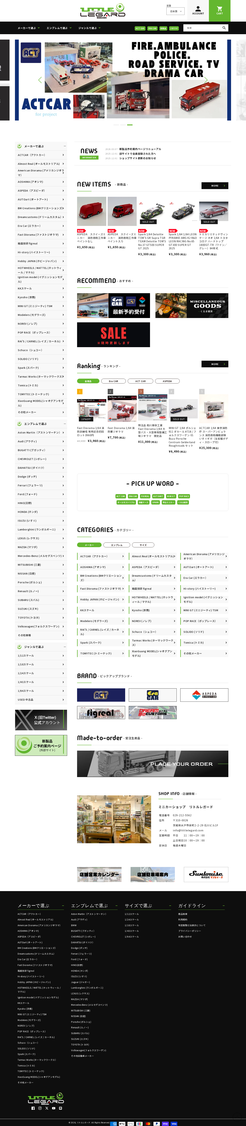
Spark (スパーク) (28, 367)
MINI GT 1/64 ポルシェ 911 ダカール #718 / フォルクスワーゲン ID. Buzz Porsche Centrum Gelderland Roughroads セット (182, 436)
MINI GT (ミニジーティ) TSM (35, 306)
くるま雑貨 (183, 502)
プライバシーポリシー (189, 930)
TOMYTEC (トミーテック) (33, 394)
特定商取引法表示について (191, 925)
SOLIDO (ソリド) (28, 359)
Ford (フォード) (27, 494)
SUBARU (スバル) (28, 600)
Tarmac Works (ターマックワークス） (41, 376)
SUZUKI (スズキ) (28, 608)
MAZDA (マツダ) (27, 547)
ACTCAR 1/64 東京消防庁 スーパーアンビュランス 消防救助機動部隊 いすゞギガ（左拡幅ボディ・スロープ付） (213, 435)
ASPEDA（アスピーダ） (32, 190)
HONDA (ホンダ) (28, 512)
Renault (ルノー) (28, 591)
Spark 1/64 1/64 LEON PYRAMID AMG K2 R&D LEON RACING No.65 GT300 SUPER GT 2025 (183, 241)
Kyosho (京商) (27, 297)
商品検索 (182, 913)
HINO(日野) (25, 503)
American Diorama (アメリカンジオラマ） (41, 173)
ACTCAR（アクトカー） (32, 155)
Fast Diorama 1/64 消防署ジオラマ (121, 429)
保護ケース (143, 502)
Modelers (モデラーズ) (32, 315)
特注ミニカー (168, 502)
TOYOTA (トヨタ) (28, 617)
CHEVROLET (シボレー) (32, 459)
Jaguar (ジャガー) (80, 982)
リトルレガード (83, 1122)
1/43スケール (26, 682)
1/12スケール (26, 655)
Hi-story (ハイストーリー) (34, 252)
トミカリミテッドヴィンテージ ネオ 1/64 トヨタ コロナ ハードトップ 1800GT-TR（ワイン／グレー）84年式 (213, 241)
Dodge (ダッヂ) (27, 476)
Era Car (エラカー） (30, 226)
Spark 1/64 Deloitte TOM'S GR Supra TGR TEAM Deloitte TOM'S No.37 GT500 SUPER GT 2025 (152, 241)
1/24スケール (26, 673)
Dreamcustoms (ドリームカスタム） (40, 217)
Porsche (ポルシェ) (30, 582)
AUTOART (158, 496)
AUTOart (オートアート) (33, 199)
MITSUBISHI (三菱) (29, 564)
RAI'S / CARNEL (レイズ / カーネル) (39, 341)
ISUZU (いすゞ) (27, 520)
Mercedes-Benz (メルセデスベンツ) (40, 556)
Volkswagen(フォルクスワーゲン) (38, 626)
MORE (214, 185)
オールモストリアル (126, 502)
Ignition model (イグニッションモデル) (40, 279)
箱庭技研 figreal (27, 243)
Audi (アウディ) (27, 441)
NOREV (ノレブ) (27, 323)
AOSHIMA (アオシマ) (30, 181)
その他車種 (24, 635)
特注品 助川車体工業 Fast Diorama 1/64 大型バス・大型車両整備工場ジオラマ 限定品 (152, 431)
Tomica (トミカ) (28, 385)
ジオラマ (174, 28)
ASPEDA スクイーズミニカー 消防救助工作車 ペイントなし (91, 238)
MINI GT (171, 496)
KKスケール (25, 288)
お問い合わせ (185, 936)
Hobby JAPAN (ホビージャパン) (37, 261)
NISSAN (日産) (27, 573)
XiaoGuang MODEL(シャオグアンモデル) (40, 403)
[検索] (224, 27)
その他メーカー (27, 412)
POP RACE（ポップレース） (35, 332)
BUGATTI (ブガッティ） (32, 450)
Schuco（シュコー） (31, 350)
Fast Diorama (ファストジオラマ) (38, 234)
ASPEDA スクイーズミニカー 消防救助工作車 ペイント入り (122, 238)
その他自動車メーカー (82, 1055)
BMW (74, 925)
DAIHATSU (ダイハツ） (32, 467)
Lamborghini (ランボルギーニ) (37, 529)
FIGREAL (145, 496)
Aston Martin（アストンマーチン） (39, 432)
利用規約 (182, 919)
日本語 (173, 11)
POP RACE (184, 496)
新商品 (163, 28)
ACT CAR (140, 28)
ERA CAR (152, 28)
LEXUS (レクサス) (28, 538)
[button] (29, 28)
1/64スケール (26, 691)
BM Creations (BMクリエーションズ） (41, 208)
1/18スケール (26, 664)
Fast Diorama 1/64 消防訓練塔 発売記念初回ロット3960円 (90, 431)
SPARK (155, 502)
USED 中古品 (25, 699)
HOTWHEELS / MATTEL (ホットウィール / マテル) (40, 270)
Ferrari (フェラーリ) (30, 485)
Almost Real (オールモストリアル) (39, 163)
